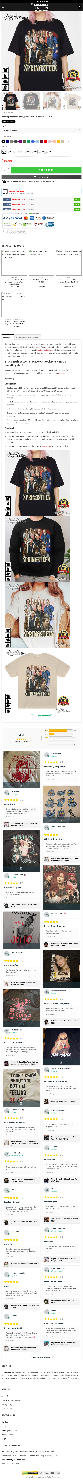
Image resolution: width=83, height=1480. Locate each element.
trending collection (44, 350)
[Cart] (79, 7)
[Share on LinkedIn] (24, 232)
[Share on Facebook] (8, 232)
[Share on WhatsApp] (3, 232)
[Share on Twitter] (12, 232)
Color (4, 137)
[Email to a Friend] (16, 232)
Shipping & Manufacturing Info (28, 337)
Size (3, 147)
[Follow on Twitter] (40, 1)
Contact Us (6, 1426)
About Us (5, 1396)
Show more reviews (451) (41, 1357)
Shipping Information (10, 1430)
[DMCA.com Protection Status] (30, 1473)
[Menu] (3, 7)
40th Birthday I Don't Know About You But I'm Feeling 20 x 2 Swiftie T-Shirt (24, 1143)
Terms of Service (8, 1409)
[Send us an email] (42, 1)
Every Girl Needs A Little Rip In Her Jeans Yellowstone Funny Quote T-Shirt (14, 282)
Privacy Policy (7, 1404)
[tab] (8, 337)
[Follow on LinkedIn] (47, 1)
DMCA (4, 1439)
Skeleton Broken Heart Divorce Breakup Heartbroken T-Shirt (69, 281)
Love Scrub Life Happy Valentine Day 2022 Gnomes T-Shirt (14, 323)
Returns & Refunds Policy (11, 1400)
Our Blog (5, 1422)
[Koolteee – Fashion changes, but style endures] (41, 7)
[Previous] (5, 51)
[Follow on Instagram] (38, 1)
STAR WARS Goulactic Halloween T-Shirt (41, 281)
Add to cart (46, 170)
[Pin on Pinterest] (20, 232)
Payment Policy (7, 1435)
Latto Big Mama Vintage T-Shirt (63, 1101)
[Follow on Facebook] (36, 1)
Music (19, 112)
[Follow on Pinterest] (45, 1)
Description (7, 337)
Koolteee (7, 1372)
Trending (11, 112)
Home (3, 112)
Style (4, 126)
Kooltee (61, 373)
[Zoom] (4, 88)
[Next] (77, 51)
